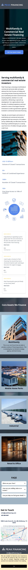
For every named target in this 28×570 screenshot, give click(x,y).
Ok (14, 566)
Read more (6, 245)
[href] (14, 534)
